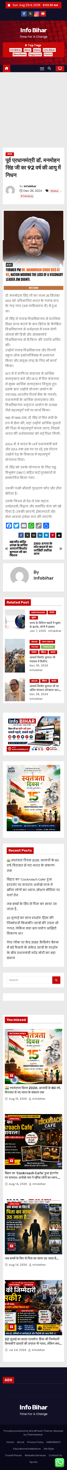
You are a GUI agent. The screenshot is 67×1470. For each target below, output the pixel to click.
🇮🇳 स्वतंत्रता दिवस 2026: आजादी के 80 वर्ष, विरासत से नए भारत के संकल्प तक (33, 865)
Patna (48, 54)
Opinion (28, 1284)
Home (10, 1442)
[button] (50, 68)
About (20, 1442)
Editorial (14, 1284)
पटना (33, 652)
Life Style (49, 1448)
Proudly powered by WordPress (23, 1431)
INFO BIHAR (47, 641)
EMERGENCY (54, 1442)
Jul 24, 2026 (18, 1350)
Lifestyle (14, 1118)
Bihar (27, 50)
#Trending (27, 196)
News (37, 50)
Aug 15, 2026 (18, 1099)
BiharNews (19, 54)
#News (54, 191)
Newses (58, 1431)
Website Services (35, 1455)
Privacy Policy (35, 1442)
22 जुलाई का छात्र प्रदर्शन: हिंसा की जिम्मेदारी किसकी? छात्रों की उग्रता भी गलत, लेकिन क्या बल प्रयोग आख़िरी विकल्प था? (32, 1343)
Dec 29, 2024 (39, 694)
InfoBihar (15, 50)
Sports (33, 1462)
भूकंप (33, 617)
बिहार (43, 652)
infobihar (30, 186)
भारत (9, 154)
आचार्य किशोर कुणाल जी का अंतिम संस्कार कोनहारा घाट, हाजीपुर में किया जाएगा (44, 690)
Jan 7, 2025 (38, 631)
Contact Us (55, 1455)
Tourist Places (13, 1455)
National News (17, 1033)
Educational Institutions (27, 1448)
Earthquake (38, 612)
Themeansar (35, 1434)
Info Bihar (33, 30)
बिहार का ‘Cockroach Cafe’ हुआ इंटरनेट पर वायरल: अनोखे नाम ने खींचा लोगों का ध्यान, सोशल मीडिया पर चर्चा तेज (31, 1177)
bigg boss (35, 54)
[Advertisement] (33, 107)
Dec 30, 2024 (39, 665)
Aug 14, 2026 (18, 1184)
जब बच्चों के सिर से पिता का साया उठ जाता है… (32, 1258)
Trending (48, 646)
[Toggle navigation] (42, 68)
